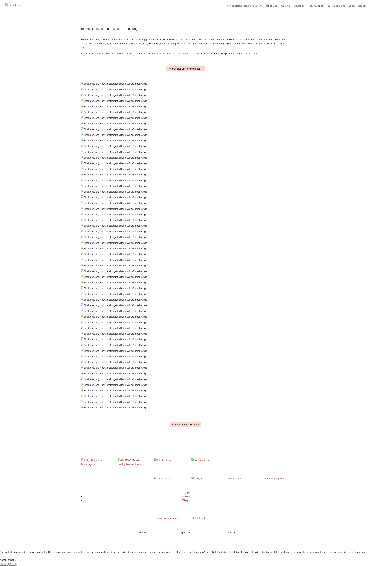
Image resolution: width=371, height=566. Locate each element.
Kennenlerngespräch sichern (244, 6)
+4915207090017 (200, 518)
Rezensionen (316, 6)
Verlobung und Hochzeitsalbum (347, 6)
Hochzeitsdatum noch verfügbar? (185, 69)
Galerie (285, 6)
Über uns (272, 6)
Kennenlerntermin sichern (185, 424)
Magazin (299, 6)
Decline (4, 564)
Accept (13, 564)
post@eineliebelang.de (168, 518)
